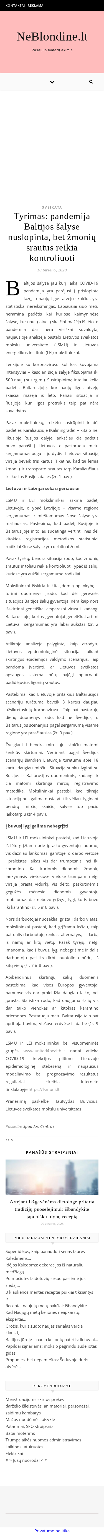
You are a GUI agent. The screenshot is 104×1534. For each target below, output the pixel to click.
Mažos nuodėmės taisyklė (30, 1419)
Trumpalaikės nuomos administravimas (43, 1440)
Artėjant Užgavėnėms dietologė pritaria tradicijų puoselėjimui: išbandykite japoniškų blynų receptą (52, 1209)
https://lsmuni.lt (44, 1089)
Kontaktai (15, 5)
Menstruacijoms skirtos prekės (35, 1399)
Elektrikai (14, 1453)
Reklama (36, 5)
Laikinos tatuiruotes (24, 1446)
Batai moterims (20, 1433)
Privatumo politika (52, 1530)
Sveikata (52, 207)
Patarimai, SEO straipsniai (30, 1426)
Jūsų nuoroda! (26, 1460)
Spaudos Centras (39, 1126)
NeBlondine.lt (52, 36)
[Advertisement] (52, 139)
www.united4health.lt (44, 1050)
